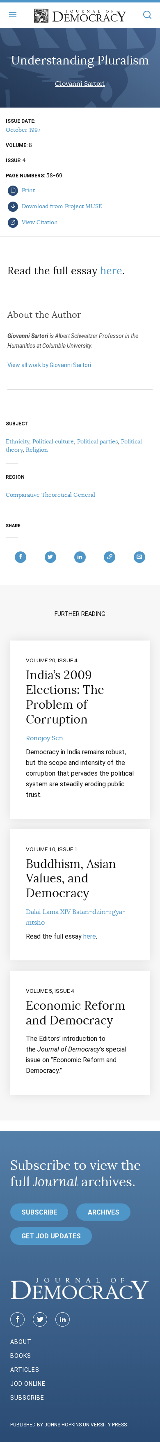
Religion (37, 449)
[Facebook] (17, 1319)
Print (27, 190)
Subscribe (39, 1212)
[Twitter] (40, 1319)
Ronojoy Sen (44, 738)
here (111, 270)
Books (20, 1355)
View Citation (39, 222)
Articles (24, 1369)
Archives (103, 1212)
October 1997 (23, 129)
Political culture (53, 441)
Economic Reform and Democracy (75, 1013)
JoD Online (28, 1383)
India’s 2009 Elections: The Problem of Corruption (65, 697)
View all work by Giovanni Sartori (49, 365)
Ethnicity (17, 441)
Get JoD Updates (51, 1236)
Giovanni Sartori (80, 84)
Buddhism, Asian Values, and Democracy (71, 878)
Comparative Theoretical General (50, 494)
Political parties (97, 441)
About (21, 1342)
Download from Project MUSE (61, 206)
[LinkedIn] (62, 1319)
